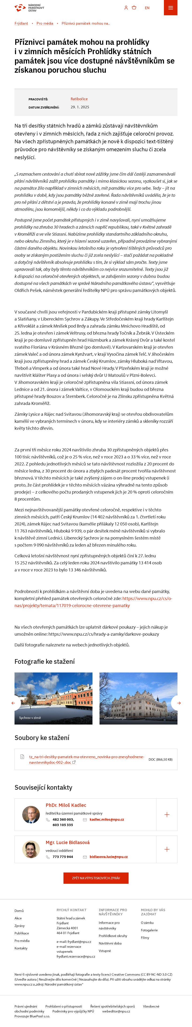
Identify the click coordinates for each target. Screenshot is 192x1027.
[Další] (179, 703)
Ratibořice (79, 98)
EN (147, 7)
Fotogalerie (149, 930)
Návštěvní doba (110, 943)
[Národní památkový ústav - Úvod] (29, 8)
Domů (19, 910)
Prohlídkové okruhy (113, 935)
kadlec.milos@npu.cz (107, 819)
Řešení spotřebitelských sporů (113, 1006)
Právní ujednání (26, 1006)
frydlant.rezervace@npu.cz (76, 956)
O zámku (147, 922)
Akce (18, 918)
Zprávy (20, 925)
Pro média (22, 940)
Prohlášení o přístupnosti (64, 1006)
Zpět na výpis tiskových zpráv (96, 878)
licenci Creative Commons (120, 974)
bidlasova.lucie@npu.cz (109, 856)
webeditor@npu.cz (116, 1011)
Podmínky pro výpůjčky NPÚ (73, 1011)
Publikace (22, 933)
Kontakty (21, 948)
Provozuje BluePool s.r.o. (32, 1016)
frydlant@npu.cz (79, 941)
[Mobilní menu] (170, 7)
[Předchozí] (13, 703)
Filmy (145, 937)
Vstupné (105, 950)
